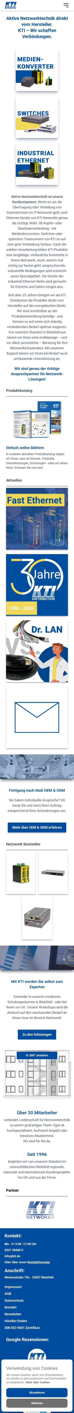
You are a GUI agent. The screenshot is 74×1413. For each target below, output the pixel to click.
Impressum (13, 1287)
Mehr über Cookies (38, 1382)
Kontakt (11, 1307)
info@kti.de (12, 1256)
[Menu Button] (66, 5)
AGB (8, 1294)
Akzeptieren (37, 1392)
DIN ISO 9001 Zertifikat (22, 1328)
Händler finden (16, 1321)
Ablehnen (37, 1403)
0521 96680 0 (14, 1250)
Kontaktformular (39, 1262)
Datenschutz (14, 1300)
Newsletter (13, 1314)
